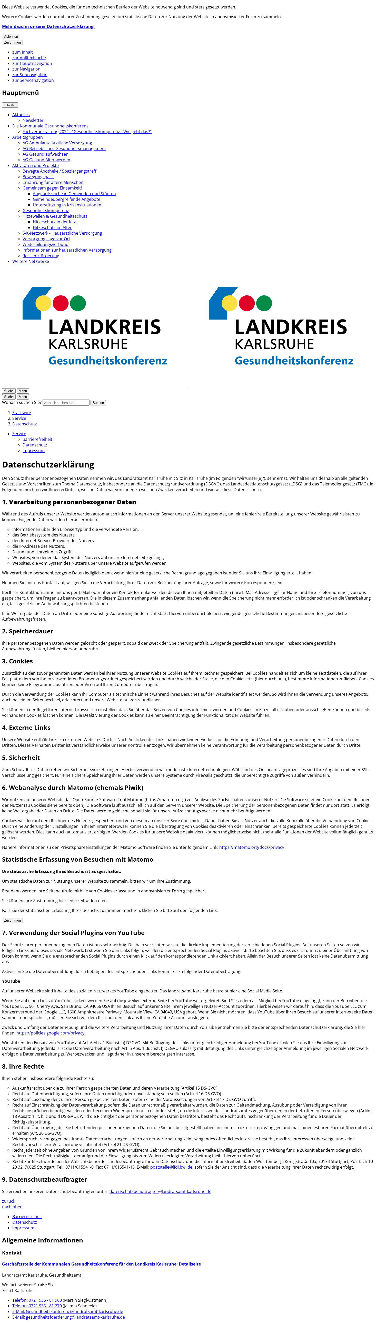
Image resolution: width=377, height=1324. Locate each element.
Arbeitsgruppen (27, 137)
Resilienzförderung (41, 255)
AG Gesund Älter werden (46, 160)
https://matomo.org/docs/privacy (251, 847)
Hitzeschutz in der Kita (54, 222)
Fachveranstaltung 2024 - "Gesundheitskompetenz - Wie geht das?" (87, 131)
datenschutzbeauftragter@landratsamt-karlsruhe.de (160, 1191)
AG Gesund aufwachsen (45, 154)
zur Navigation (26, 69)
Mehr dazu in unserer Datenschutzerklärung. (48, 26)
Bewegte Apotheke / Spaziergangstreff (59, 171)
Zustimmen (12, 42)
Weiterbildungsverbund (45, 244)
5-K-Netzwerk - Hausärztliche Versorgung (62, 233)
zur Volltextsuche (29, 58)
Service (19, 418)
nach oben (12, 1207)
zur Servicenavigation (33, 80)
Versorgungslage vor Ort (46, 239)
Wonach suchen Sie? (22, 402)
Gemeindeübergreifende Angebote (66, 199)
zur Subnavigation (29, 74)
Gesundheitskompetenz (46, 210)
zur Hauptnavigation (32, 63)
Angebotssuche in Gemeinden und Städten (74, 193)
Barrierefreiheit (37, 439)
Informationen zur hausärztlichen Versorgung (67, 250)
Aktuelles (21, 114)
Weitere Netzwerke (30, 261)
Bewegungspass (38, 177)
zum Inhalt (22, 52)
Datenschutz (24, 424)
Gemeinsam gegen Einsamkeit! (52, 188)
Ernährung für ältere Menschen (53, 182)
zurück (8, 1201)
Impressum (34, 450)
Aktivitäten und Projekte (35, 165)
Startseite (21, 412)
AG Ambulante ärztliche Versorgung (57, 143)
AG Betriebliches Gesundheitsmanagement (64, 148)
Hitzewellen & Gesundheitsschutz (55, 216)
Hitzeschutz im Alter (52, 227)
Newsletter (33, 120)
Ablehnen (11, 36)
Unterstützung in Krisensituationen (67, 205)
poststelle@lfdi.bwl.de (171, 1167)
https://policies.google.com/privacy (50, 1033)
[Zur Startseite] (187, 385)
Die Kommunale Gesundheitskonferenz (50, 126)
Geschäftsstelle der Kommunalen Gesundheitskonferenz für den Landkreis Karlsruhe (101, 1264)
